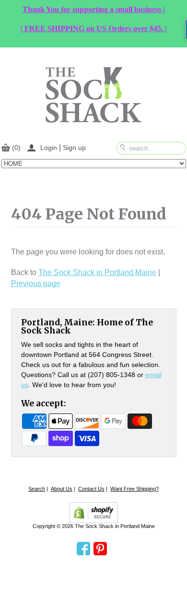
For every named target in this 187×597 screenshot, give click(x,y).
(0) (16, 147)
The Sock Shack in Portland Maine (97, 272)
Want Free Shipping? (134, 489)
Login (48, 147)
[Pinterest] (100, 549)
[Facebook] (83, 549)
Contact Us (91, 489)
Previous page (35, 283)
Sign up (74, 147)
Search (36, 489)
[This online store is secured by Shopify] (93, 512)
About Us (61, 489)
